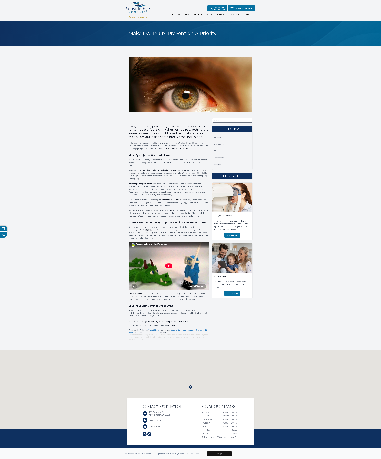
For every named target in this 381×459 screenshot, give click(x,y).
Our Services (219, 144)
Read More (232, 235)
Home (171, 14)
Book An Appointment (244, 8)
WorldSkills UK (154, 330)
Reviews (235, 14)
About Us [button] (183, 14)
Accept (219, 454)
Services (197, 14)
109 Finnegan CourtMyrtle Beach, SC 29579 (159, 413)
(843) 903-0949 (155, 420)
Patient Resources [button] (215, 14)
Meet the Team (220, 151)
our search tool (174, 325)
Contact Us (249, 14)
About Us (217, 137)
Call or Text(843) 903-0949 (219, 8)
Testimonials (219, 158)
